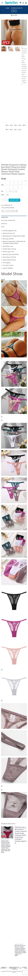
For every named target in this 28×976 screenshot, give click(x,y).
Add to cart (14, 200)
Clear (25, 180)
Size (2, 191)
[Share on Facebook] (5, 211)
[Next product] (12, 11)
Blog (25, 968)
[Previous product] (15, 11)
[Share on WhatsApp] (2, 211)
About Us (4, 967)
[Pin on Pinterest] (14, 211)
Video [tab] (2, 226)
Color (2, 184)
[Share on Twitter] (8, 211)
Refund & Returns (14, 967)
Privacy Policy (12, 968)
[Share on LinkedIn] (16, 211)
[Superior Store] (11, 3)
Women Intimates (16, 8)
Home (7, 8)
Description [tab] (4, 217)
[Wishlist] (20, 2)
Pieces (2, 194)
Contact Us (15, 969)
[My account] (23, 2)
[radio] (24, 183)
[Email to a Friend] (11, 211)
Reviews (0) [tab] (4, 223)
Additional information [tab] (8, 220)
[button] (2, 3)
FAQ (20, 968)
